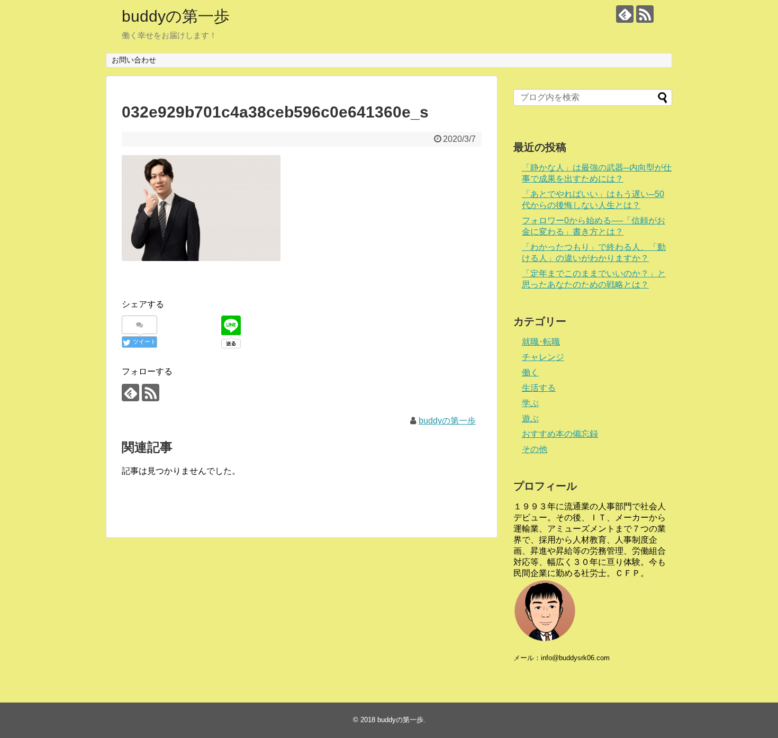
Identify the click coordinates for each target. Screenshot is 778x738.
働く (530, 372)
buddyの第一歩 (176, 16)
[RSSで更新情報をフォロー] (645, 14)
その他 (534, 449)
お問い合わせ (134, 60)
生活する (539, 387)
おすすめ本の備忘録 (560, 433)
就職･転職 (541, 341)
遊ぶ (530, 418)
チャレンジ (543, 357)
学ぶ (530, 403)
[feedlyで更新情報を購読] (625, 14)
